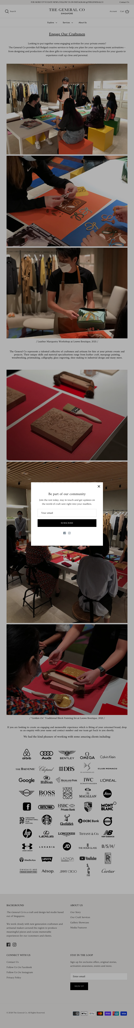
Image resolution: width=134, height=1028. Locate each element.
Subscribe (67, 523)
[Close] (98, 486)
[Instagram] (69, 533)
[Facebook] (64, 533)
